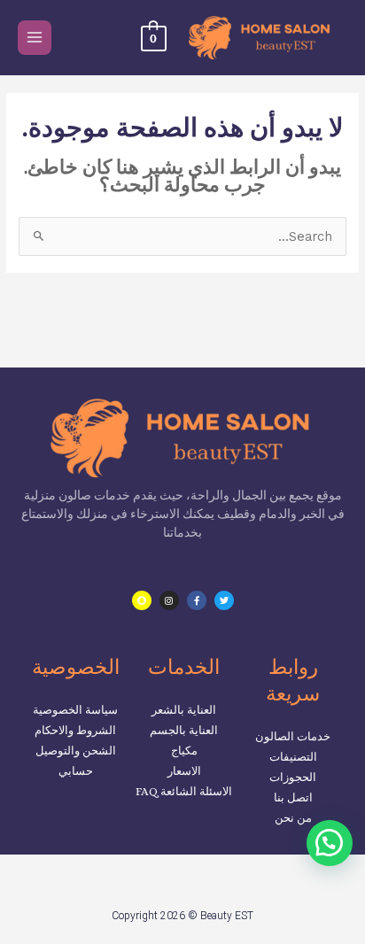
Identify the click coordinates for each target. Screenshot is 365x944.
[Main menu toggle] (34, 37)
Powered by (302, 882)
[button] (330, 843)
